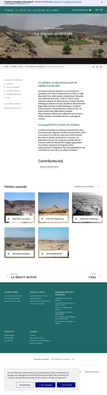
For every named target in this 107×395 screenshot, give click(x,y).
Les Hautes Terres (12, 87)
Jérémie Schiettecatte (49, 166)
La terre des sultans (37, 304)
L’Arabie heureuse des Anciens (63, 299)
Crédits (32, 335)
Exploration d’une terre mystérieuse (64, 293)
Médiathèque (9, 335)
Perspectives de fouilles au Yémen (65, 322)
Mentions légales (36, 343)
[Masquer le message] (102, 2)
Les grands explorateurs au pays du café (65, 304)
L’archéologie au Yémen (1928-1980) (64, 313)
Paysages (9, 84)
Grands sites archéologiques (40, 340)
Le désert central (13, 91)
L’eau (8, 97)
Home (6, 66)
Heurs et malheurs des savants (63, 308)
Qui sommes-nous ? (37, 338)
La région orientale (13, 94)
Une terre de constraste (13, 80)
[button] (101, 66)
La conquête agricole (12, 104)
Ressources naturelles (12, 108)
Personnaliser (25, 385)
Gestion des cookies (92, 372)
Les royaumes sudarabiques (40, 301)
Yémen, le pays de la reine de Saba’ (32, 10)
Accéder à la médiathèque (84, 186)
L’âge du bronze (36, 298)
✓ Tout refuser (66, 385)
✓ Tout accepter (45, 385)
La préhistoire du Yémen (39, 296)
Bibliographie (9, 338)
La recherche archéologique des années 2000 (65, 318)
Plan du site (8, 340)
